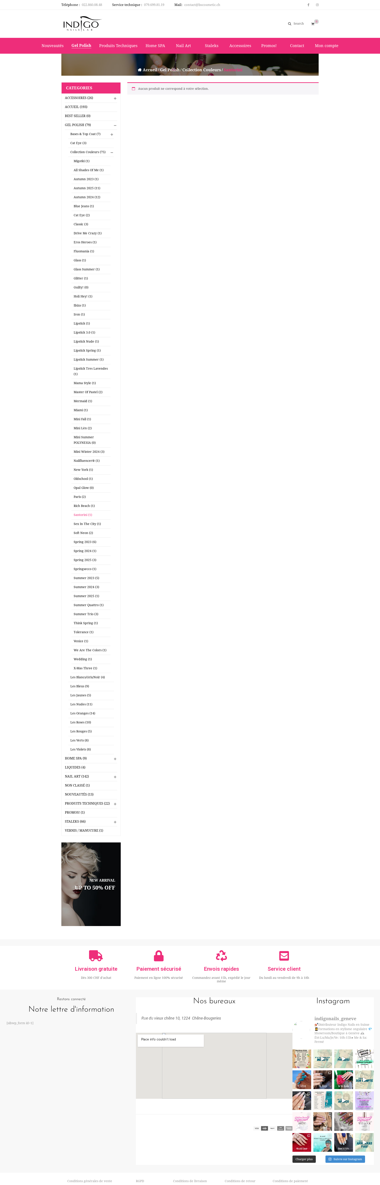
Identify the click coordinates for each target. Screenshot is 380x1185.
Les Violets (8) (80, 749)
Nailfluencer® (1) (87, 460)
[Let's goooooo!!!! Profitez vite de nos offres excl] (364, 1100)
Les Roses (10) (80, 722)
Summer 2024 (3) (86, 587)
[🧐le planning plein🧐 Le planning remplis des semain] (322, 1142)
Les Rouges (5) (81, 731)
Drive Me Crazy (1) (88, 233)
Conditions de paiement (290, 1181)
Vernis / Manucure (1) (84, 831)
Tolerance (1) (83, 632)
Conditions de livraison (190, 1181)
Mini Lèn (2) (83, 428)
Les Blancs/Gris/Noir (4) (87, 677)
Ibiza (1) (80, 305)
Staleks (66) (75, 822)
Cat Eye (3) (78, 143)
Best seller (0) (77, 116)
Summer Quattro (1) (89, 605)
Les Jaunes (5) (80, 695)
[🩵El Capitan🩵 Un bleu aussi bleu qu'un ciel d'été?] (301, 1079)
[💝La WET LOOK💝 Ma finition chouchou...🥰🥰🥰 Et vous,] (364, 1121)
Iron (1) (79, 314)
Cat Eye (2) (82, 215)
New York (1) (83, 469)
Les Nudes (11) (81, 704)
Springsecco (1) (85, 569)
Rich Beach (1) (84, 506)
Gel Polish (170, 70)
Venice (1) (81, 641)
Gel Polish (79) (78, 125)
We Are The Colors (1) (90, 650)
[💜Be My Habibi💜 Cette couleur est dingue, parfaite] (343, 1079)
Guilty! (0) (81, 287)
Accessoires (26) (79, 98)
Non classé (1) (77, 785)
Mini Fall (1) (82, 419)
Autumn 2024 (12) (87, 197)
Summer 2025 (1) (86, 596)
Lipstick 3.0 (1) (84, 332)
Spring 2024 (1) (85, 551)
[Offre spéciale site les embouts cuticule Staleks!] (364, 1058)
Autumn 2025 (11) (87, 188)
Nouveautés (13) (79, 794)
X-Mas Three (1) (85, 668)
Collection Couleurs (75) (88, 152)
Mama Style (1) (85, 383)
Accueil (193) (76, 107)
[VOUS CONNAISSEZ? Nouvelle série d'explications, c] (301, 1121)
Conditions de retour (240, 1181)
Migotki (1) (82, 161)
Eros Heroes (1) (85, 242)
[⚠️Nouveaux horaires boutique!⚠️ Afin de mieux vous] (322, 1100)
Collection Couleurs (201, 70)
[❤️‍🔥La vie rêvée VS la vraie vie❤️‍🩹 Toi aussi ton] (364, 1079)
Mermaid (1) (83, 401)
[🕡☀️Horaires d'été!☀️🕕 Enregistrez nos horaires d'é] (301, 1058)
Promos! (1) (75, 812)
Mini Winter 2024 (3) (89, 451)
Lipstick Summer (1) (89, 359)
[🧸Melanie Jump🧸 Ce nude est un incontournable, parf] (301, 1142)
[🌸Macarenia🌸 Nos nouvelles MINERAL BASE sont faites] (301, 1100)
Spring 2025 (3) (85, 560)
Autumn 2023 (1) (86, 179)
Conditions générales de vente (89, 1181)
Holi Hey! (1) (83, 296)
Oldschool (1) (83, 479)
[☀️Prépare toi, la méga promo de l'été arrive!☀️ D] (343, 1058)
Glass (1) (80, 260)
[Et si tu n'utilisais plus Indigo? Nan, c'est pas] (322, 1058)
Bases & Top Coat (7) (85, 134)
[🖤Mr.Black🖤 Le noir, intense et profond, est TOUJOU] (322, 1079)
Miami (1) (81, 410)
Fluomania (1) (84, 251)
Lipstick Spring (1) (87, 350)
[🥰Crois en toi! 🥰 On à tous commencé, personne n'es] (364, 1142)
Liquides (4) (75, 767)
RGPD (140, 1181)
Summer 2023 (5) (86, 578)
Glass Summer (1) (87, 269)
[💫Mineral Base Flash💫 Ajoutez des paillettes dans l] (322, 1121)
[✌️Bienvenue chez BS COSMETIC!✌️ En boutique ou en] (343, 1100)
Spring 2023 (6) (85, 542)
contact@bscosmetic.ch (202, 5)
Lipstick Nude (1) (86, 341)
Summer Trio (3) (86, 614)
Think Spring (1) (86, 623)
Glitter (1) (81, 278)
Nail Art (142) (77, 776)
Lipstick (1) (82, 323)
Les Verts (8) (79, 740)
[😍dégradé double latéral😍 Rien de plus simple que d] (343, 1142)
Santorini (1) (83, 515)
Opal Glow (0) (84, 488)
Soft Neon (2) (83, 533)
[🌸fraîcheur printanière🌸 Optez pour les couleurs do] (343, 1121)
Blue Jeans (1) (84, 206)
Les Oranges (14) (82, 713)
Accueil (150, 70)
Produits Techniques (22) (87, 803)
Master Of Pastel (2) (88, 392)
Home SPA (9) (76, 758)
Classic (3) (81, 224)
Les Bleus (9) (79, 686)
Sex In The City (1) (87, 524)
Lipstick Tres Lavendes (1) (91, 371)
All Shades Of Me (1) (89, 170)
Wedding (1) (83, 659)
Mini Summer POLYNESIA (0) (85, 439)
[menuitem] (52, 46)
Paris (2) (80, 497)
